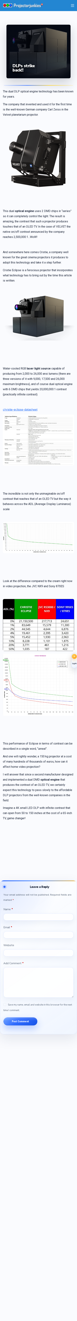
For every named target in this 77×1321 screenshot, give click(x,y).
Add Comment (13, 963)
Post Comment (20, 1021)
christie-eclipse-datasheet (20, 409)
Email (7, 927)
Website (8, 945)
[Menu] (72, 5)
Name (8, 909)
